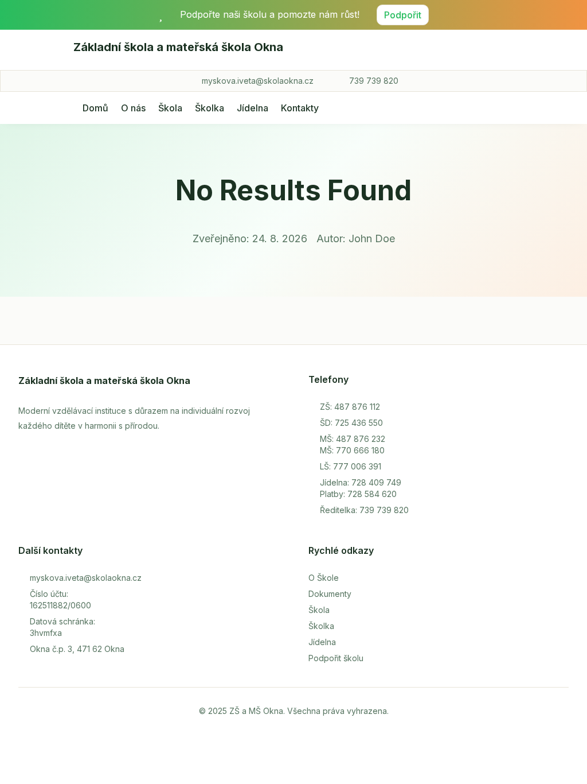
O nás (133, 108)
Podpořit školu (335, 658)
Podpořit (402, 15)
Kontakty (300, 108)
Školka (209, 108)
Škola (170, 108)
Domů (95, 108)
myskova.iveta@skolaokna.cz (258, 81)
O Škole (323, 578)
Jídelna (252, 108)
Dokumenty (329, 594)
